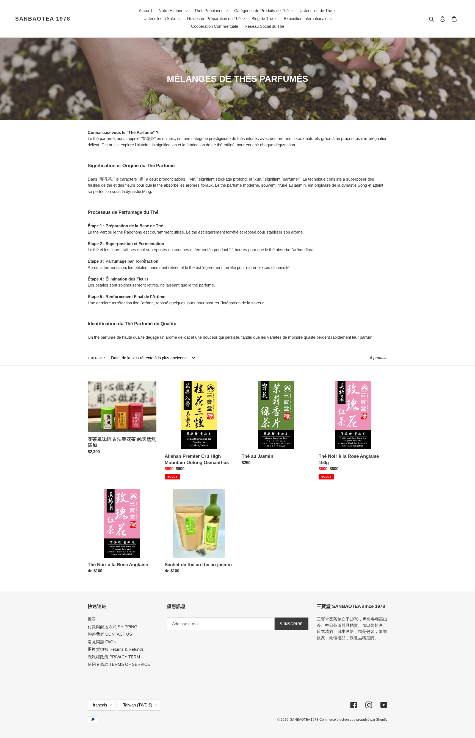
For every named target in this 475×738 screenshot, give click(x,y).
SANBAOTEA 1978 (42, 19)
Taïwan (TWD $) (137, 705)
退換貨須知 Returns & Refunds (116, 649)
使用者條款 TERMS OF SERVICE (119, 664)
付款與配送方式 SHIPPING (112, 626)
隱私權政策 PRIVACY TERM (114, 657)
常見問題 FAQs (102, 641)
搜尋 (92, 619)
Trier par (96, 358)
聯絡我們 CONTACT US (110, 634)
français (100, 705)
